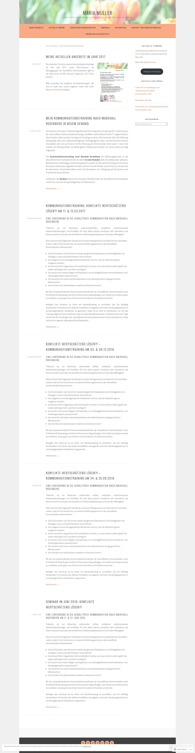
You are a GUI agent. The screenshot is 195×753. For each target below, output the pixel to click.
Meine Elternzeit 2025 (143, 100)
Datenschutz (87, 746)
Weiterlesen (52, 188)
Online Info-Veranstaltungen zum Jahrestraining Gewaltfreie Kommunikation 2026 (147, 90)
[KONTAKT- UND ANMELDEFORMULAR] (107, 743)
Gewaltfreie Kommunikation (83, 27)
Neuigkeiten (120, 27)
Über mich (105, 27)
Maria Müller (97, 12)
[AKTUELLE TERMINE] (88, 743)
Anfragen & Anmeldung (151, 71)
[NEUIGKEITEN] (102, 743)
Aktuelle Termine (57, 27)
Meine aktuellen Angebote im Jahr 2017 (76, 56)
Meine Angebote (36, 27)
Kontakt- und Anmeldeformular (146, 27)
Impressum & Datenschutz (97, 34)
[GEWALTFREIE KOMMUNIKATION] (93, 743)
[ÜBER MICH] (97, 743)
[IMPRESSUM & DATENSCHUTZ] (112, 743)
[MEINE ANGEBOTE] (83, 743)
